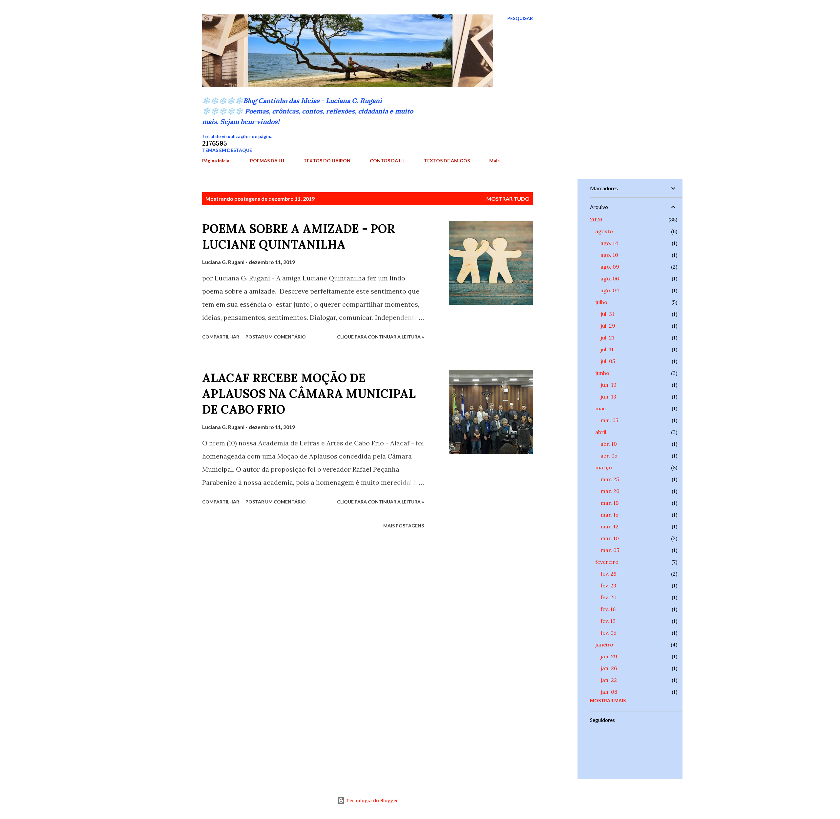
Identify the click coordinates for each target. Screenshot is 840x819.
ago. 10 (609, 255)
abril (600, 432)
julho (601, 302)
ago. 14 (609, 243)
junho (602, 373)
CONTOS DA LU (387, 160)
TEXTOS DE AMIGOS (447, 160)
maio (601, 408)
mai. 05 (609, 420)
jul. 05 (607, 361)
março (603, 467)
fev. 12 (608, 621)
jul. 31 (607, 314)
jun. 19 (608, 384)
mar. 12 (609, 526)
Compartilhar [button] (220, 336)
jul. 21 (607, 337)
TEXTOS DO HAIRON (327, 160)
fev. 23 (608, 585)
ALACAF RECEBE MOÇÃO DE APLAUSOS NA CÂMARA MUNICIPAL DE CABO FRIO (309, 393)
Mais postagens (403, 525)
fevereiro (607, 562)
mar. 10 (609, 538)
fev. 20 (608, 597)
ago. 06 (609, 278)
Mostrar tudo (508, 198)
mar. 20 (610, 491)
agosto (604, 231)
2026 (596, 219)
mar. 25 (609, 479)
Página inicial (216, 160)
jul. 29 (607, 325)
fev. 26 (608, 573)
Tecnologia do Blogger (371, 800)
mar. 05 (609, 550)
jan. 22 (608, 680)
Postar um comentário (275, 336)
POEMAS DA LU (267, 160)
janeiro (604, 644)
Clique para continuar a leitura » (380, 336)
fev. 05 (608, 632)
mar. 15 (609, 514)
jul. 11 (607, 349)
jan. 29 (608, 656)
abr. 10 (608, 443)
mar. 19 (609, 503)
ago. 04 (609, 290)
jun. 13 (608, 396)
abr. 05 (608, 455)
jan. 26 (608, 668)
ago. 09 (609, 266)
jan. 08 (608, 691)
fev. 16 (608, 609)
